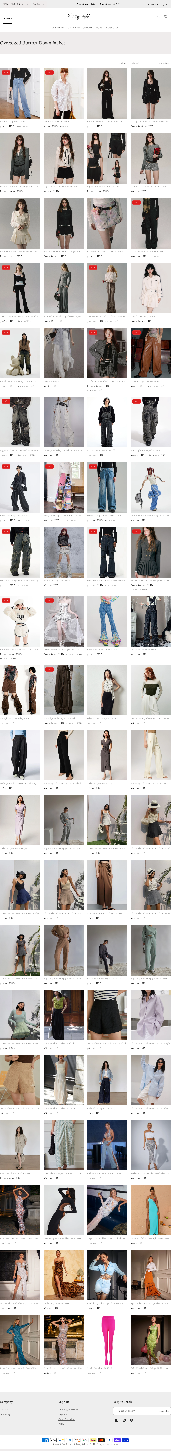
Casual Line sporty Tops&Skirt (145, 316)
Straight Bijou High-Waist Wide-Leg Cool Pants (110, 121)
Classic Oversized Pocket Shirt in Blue (149, 1108)
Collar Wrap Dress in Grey (100, 783)
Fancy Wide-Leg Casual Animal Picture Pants (66, 515)
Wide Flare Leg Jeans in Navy (101, 1108)
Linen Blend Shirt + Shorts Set (15, 1173)
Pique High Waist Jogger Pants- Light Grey (65, 848)
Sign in (164, 4)
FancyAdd (114, 1444)
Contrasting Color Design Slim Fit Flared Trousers (24, 316)
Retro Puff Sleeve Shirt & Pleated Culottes (20, 251)
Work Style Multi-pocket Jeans (145, 450)
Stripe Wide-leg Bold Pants (13, 515)
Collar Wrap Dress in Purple (13, 848)
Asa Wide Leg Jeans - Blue (13, 121)
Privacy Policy (81, 1444)
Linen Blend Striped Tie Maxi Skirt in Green (65, 1173)
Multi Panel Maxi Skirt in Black (59, 1043)
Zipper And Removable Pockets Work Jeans (21, 450)
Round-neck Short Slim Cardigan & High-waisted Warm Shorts (75, 251)
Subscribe (164, 1411)
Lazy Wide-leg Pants (54, 381)
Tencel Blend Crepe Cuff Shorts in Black (106, 1043)
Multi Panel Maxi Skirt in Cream (60, 1108)
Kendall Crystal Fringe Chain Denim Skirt (107, 1303)
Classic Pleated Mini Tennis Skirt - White (107, 848)
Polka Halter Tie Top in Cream (101, 718)
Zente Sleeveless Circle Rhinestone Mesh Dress (67, 1368)
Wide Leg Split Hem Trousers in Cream (150, 783)
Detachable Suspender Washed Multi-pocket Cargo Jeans (28, 580)
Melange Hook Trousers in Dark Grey (18, 783)
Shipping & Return (68, 1409)
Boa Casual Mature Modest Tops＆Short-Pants (22, 649)
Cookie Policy (96, 1444)
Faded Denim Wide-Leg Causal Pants (18, 381)
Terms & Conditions (62, 1444)
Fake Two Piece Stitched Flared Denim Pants (109, 580)
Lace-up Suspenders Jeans (143, 649)
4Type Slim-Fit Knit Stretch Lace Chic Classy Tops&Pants (115, 186)
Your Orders (153, 4)
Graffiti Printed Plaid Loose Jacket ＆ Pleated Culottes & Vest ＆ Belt (120, 381)
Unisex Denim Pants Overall (101, 450)
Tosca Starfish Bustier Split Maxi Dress (150, 1238)
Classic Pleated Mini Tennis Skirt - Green (20, 1043)
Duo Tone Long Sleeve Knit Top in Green (150, 718)
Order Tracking (66, 1419)
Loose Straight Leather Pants (145, 381)
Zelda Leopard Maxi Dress (56, 1303)
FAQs (61, 1424)
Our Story (5, 1414)
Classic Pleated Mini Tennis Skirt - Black (151, 848)
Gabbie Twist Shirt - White (57, 121)
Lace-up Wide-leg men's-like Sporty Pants (64, 450)
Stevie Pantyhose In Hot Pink (101, 1368)
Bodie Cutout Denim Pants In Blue (104, 1173)
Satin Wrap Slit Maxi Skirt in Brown (105, 913)
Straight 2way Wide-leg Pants (14, 718)
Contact (4, 1409)
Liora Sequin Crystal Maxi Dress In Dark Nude (23, 1238)
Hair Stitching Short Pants (57, 580)
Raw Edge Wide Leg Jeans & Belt (60, 718)
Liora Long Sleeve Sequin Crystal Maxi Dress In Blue (26, 1368)
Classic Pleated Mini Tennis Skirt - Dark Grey (22, 978)
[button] (158, 16)
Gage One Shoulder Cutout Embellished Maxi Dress (112, 1238)
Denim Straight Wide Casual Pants (104, 515)
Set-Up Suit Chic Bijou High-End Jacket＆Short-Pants (27, 186)
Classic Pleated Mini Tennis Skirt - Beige (64, 913)
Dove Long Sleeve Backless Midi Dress (62, 1238)
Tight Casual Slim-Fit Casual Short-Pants (64, 186)
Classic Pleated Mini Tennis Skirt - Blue (19, 913)
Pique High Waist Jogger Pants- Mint (149, 978)
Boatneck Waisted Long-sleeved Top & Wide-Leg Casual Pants (74, 316)
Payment (63, 1414)
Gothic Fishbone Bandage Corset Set (61, 649)
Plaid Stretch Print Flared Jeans (102, 649)
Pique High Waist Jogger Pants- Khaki (62, 978)
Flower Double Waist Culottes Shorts (105, 251)
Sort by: (122, 63)
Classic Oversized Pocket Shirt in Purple (150, 1043)
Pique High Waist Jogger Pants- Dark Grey (108, 978)
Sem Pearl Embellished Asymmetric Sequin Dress (24, 1303)
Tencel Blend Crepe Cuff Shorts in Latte (19, 1108)
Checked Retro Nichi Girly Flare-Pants (106, 316)
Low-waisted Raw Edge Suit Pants (147, 251)
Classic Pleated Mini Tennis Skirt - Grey (150, 913)
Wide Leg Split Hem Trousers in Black (62, 783)
